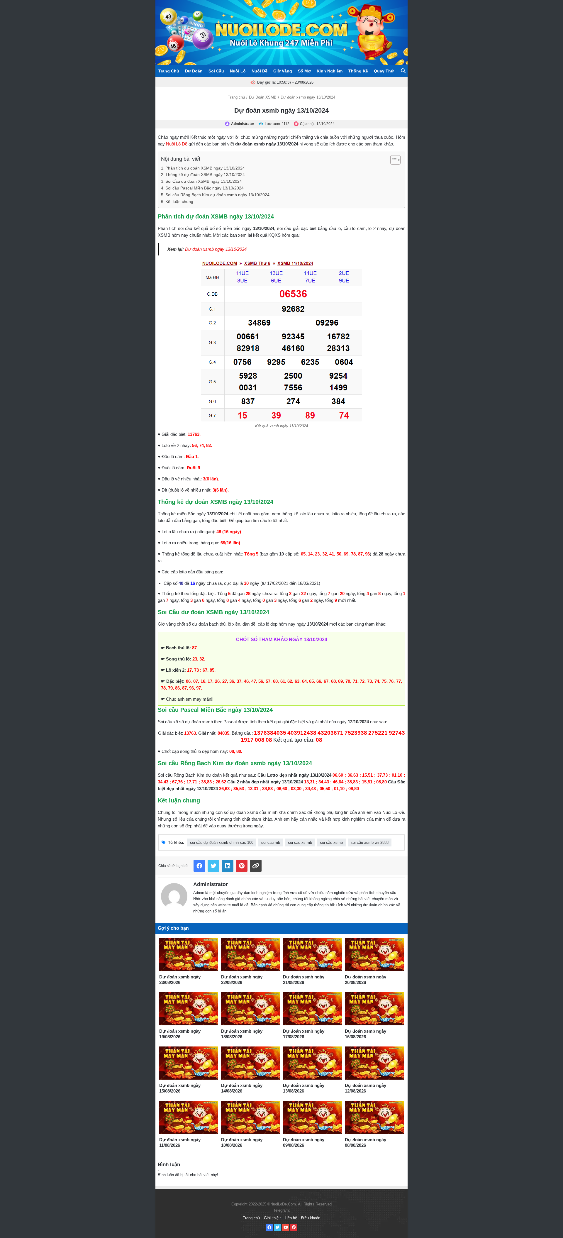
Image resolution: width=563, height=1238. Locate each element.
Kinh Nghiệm (329, 71)
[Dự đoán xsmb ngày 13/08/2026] (312, 1063)
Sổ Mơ (304, 71)
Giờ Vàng (282, 71)
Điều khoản (310, 1218)
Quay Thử (384, 71)
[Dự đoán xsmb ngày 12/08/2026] (374, 1063)
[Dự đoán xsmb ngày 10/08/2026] (250, 1117)
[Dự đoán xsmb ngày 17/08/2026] (312, 1008)
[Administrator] (174, 895)
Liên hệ (291, 1218)
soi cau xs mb (300, 842)
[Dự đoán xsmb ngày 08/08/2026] (374, 1117)
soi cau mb (270, 842)
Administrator (210, 884)
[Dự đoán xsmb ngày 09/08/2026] (312, 1117)
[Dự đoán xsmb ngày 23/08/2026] (188, 954)
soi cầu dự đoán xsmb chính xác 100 (221, 842)
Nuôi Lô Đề (176, 143)
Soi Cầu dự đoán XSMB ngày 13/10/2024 (203, 181)
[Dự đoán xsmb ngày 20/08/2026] (374, 954)
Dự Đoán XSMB (263, 97)
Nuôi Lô (238, 71)
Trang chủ (236, 97)
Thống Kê (358, 71)
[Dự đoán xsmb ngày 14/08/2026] (250, 1063)
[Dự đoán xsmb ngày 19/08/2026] (188, 1008)
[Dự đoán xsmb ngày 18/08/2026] (250, 1008)
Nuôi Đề (259, 71)
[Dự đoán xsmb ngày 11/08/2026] (188, 1117)
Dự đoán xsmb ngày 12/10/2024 (216, 249)
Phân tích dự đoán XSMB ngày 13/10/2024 (205, 168)
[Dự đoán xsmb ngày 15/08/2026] (188, 1063)
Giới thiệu (272, 1218)
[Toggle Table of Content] (392, 160)
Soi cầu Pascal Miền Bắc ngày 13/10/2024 (204, 188)
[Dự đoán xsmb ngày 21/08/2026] (312, 954)
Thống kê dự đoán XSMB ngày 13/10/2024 (205, 174)
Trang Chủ (168, 71)
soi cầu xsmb (331, 842)
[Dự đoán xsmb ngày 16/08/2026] (374, 1008)
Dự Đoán (194, 71)
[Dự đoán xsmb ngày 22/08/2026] (250, 954)
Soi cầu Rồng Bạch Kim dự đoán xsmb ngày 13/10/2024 (217, 195)
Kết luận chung (179, 201)
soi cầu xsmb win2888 (370, 842)
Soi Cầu (216, 71)
